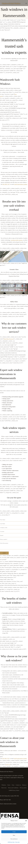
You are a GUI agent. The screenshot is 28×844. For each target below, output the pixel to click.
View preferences (14, 838)
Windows (4, 785)
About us (24, 785)
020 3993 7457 (6, 184)
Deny (14, 835)
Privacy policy (17, 842)
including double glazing (16, 240)
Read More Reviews (8, 339)
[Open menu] (26, 3)
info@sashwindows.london (20, 184)
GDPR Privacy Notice (11, 842)
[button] (26, 820)
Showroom (4, 787)
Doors (8, 785)
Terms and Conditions (13, 787)
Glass (13, 785)
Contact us (7, 764)
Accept (14, 831)
